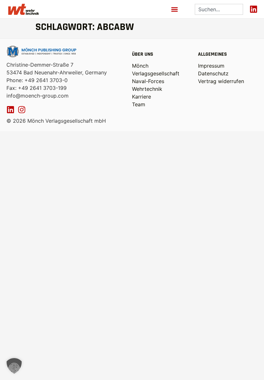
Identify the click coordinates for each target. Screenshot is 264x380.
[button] (174, 9)
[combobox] (219, 9)
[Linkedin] (254, 9)
